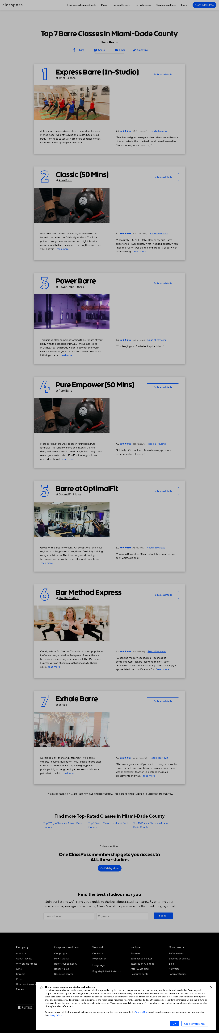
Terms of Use (141, 1012)
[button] (211, 987)
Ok (174, 1023)
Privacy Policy (55, 1015)
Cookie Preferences (195, 1023)
